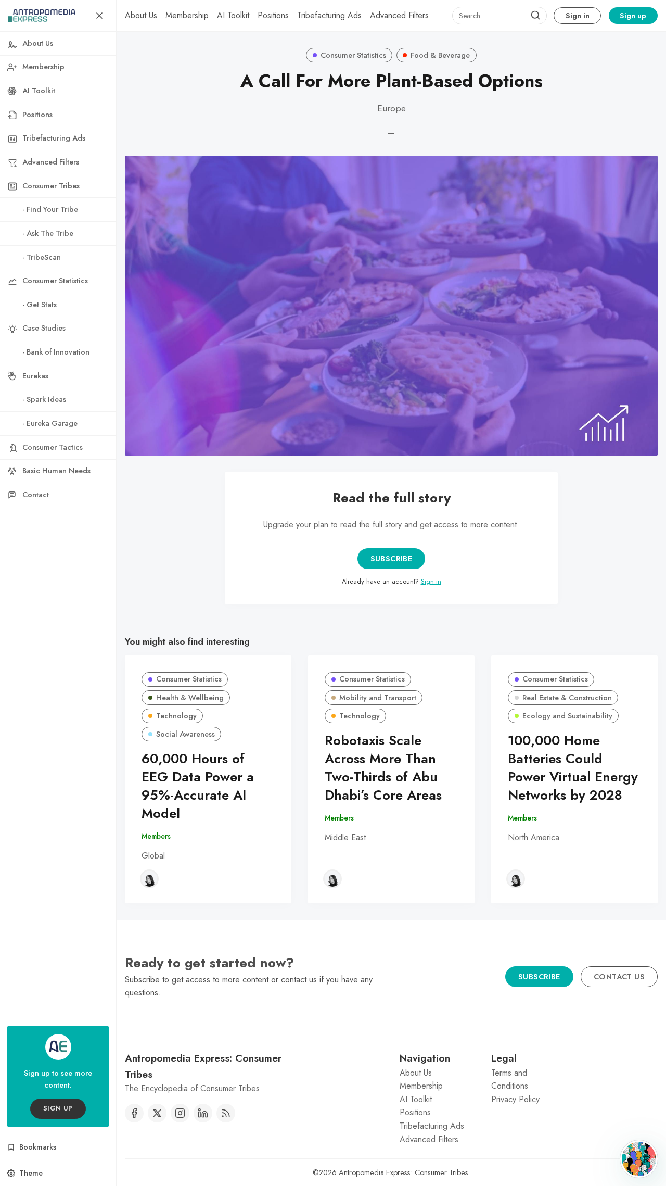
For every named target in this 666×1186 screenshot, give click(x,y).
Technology (176, 716)
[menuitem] (141, 15)
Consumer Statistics (353, 55)
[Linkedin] (203, 1113)
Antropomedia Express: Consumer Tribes (403, 1172)
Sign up (633, 15)
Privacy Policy (515, 1099)
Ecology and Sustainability (567, 716)
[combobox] (499, 15)
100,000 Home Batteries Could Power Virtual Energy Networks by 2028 (573, 767)
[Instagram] (180, 1113)
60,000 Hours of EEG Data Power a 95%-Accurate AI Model (198, 786)
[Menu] (99, 15)
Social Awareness (185, 734)
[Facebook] (134, 1113)
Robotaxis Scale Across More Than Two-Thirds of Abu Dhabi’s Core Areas (383, 767)
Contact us (619, 976)
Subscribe (391, 558)
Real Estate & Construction (567, 697)
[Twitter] (157, 1113)
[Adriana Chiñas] (149, 879)
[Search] (535, 15)
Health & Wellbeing (190, 697)
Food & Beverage (440, 55)
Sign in (578, 15)
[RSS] (225, 1113)
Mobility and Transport (377, 697)
